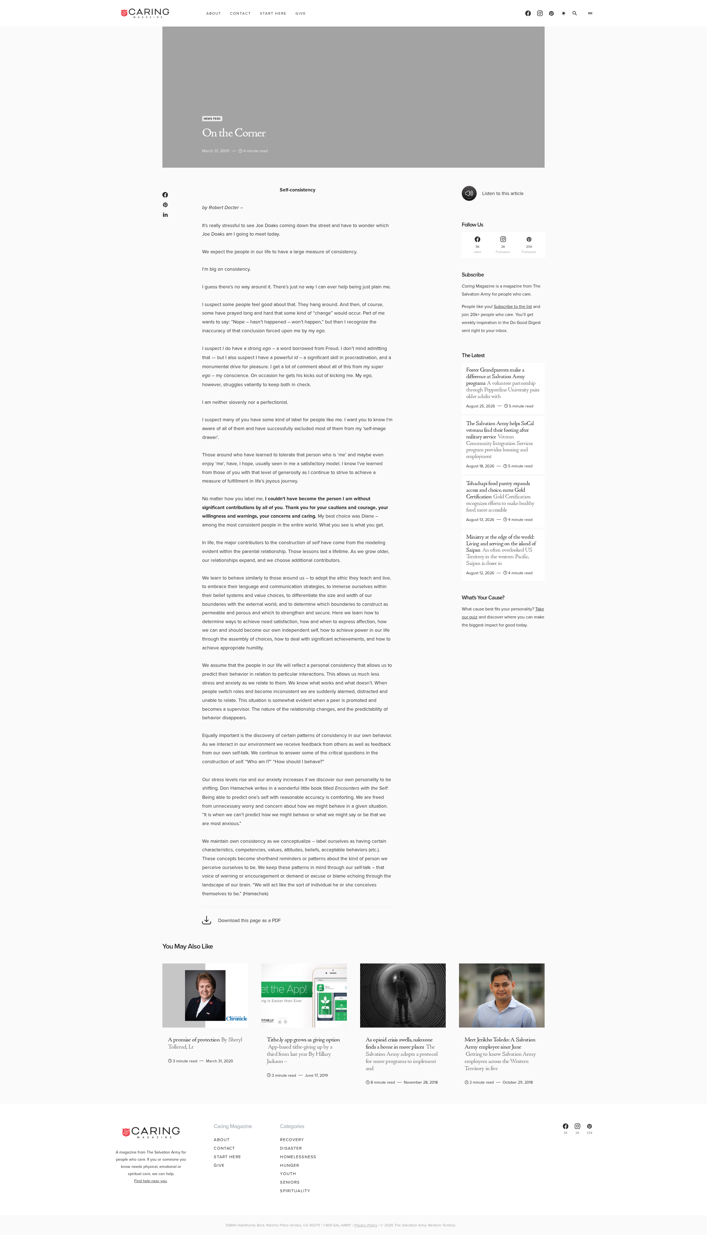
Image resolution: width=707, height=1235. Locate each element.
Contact (224, 1148)
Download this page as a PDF (249, 920)
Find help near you (150, 1181)
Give (219, 1165)
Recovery (292, 1139)
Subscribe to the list (513, 306)
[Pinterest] (551, 13)
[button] (563, 13)
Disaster (291, 1148)
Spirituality (295, 1191)
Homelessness (298, 1157)
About (222, 1139)
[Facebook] (528, 13)
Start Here (227, 1157)
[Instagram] (540, 13)
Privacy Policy (365, 1225)
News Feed (212, 119)
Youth (288, 1173)
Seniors (290, 1182)
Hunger (289, 1165)
